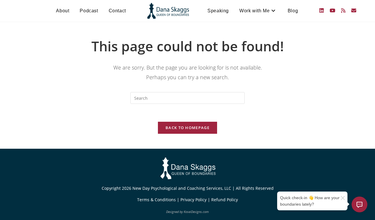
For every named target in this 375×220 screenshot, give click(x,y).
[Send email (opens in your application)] (354, 10)
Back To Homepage (187, 127)
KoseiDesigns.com (196, 211)
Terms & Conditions (157, 199)
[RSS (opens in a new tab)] (343, 10)
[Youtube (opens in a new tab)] (332, 10)
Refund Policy (224, 199)
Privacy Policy (194, 199)
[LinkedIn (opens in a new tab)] (321, 10)
